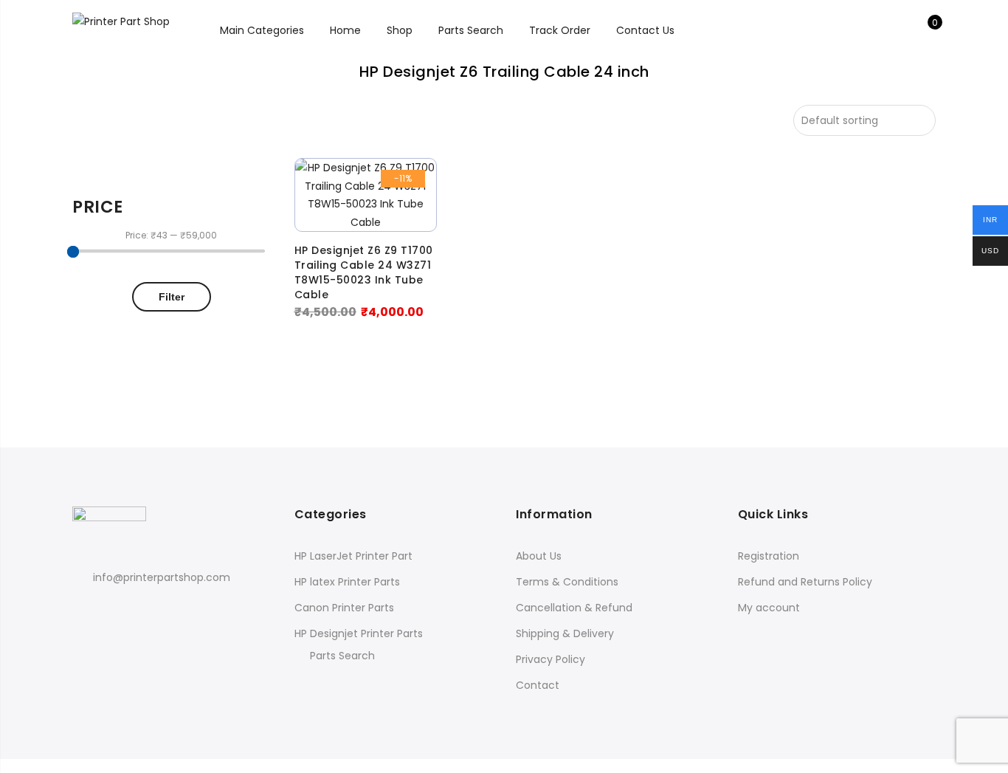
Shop (399, 30)
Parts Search (470, 30)
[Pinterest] (140, 609)
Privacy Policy (550, 659)
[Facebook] (86, 609)
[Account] (901, 30)
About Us (539, 556)
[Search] (878, 30)
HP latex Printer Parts (347, 581)
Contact (537, 685)
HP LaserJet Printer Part (353, 556)
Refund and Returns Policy (805, 581)
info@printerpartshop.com (161, 577)
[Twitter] (113, 609)
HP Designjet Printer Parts (358, 633)
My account (769, 607)
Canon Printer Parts (344, 607)
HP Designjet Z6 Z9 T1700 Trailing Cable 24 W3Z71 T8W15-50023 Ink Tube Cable (363, 272)
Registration (768, 556)
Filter (171, 297)
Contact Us (645, 30)
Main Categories (262, 30)
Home (345, 30)
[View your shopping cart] (924, 30)
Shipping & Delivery (565, 633)
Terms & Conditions (567, 581)
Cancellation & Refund (574, 607)
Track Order (559, 30)
